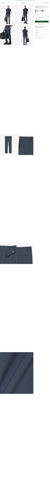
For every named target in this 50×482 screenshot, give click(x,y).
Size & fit (36, 34)
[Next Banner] (48, 0)
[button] (41, 3)
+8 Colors (44, 10)
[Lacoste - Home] (3, 2)
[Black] (42, 11)
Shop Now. (31, 0)
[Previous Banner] (2, 0)
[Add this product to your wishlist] (32, 5)
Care (36, 36)
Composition (37, 32)
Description (37, 30)
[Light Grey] (38, 11)
